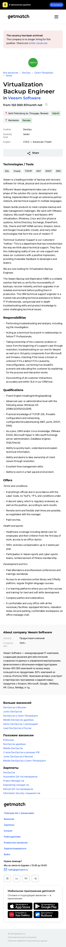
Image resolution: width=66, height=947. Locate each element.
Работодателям (12, 836)
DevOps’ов (9, 772)
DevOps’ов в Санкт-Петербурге (20, 715)
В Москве (8, 740)
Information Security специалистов (21, 793)
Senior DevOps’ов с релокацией (20, 724)
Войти (7, 854)
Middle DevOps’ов (13, 748)
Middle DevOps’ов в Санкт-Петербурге (24, 760)
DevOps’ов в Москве (14, 707)
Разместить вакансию (16, 842)
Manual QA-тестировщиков (18, 789)
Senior (9, 75)
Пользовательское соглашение (22, 937)
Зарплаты (9, 824)
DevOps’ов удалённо (14, 744)
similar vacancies (37, 43)
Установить (56, 5)
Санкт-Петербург (43, 72)
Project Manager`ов (13, 780)
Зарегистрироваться (15, 848)
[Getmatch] (18, 17)
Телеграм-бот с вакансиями (19, 813)
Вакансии (9, 819)
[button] (46, 105)
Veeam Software (24, 98)
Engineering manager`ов (16, 784)
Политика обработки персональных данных (28, 941)
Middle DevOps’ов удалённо (18, 719)
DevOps (26, 72)
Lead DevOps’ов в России (17, 728)
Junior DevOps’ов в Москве (18, 756)
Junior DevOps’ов (12, 711)
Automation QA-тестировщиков (20, 776)
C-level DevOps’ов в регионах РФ (21, 752)
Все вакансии (10, 72)
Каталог (8, 830)
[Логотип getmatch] (14, 804)
